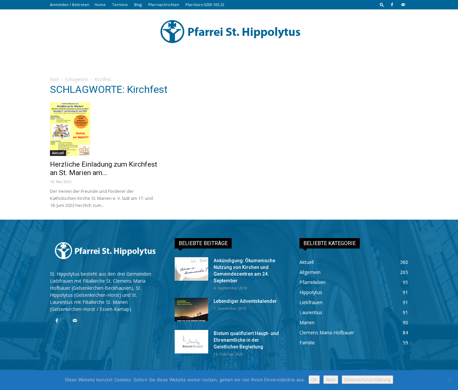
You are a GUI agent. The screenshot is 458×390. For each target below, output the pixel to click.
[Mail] (403, 4)
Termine (120, 4)
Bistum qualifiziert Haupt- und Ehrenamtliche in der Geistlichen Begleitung (246, 340)
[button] (382, 4)
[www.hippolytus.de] (229, 31)
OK (314, 379)
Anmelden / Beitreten (69, 4)
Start (54, 79)
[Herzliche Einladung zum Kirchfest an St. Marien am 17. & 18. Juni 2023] (104, 129)
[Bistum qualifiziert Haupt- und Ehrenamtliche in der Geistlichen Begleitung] (191, 341)
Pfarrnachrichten (163, 4)
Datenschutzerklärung (367, 379)
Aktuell (58, 153)
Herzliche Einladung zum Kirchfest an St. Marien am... (103, 168)
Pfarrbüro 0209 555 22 (204, 4)
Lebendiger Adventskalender (245, 301)
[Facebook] (392, 4)
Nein (331, 379)
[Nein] (449, 380)
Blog (138, 4)
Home (100, 4)
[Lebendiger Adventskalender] (191, 309)
